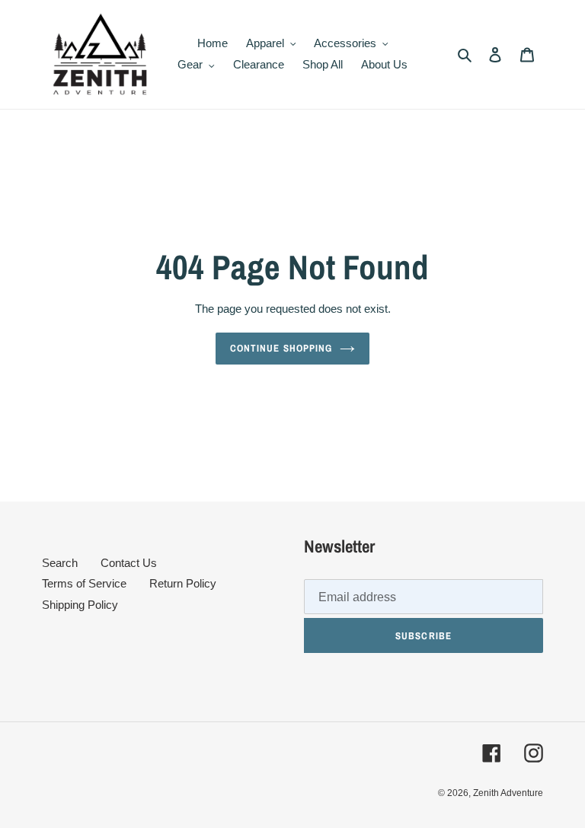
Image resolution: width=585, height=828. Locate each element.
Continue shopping (281, 348)
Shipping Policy (80, 604)
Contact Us (129, 562)
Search (60, 562)
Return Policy (182, 583)
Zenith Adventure (508, 793)
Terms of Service (84, 583)
